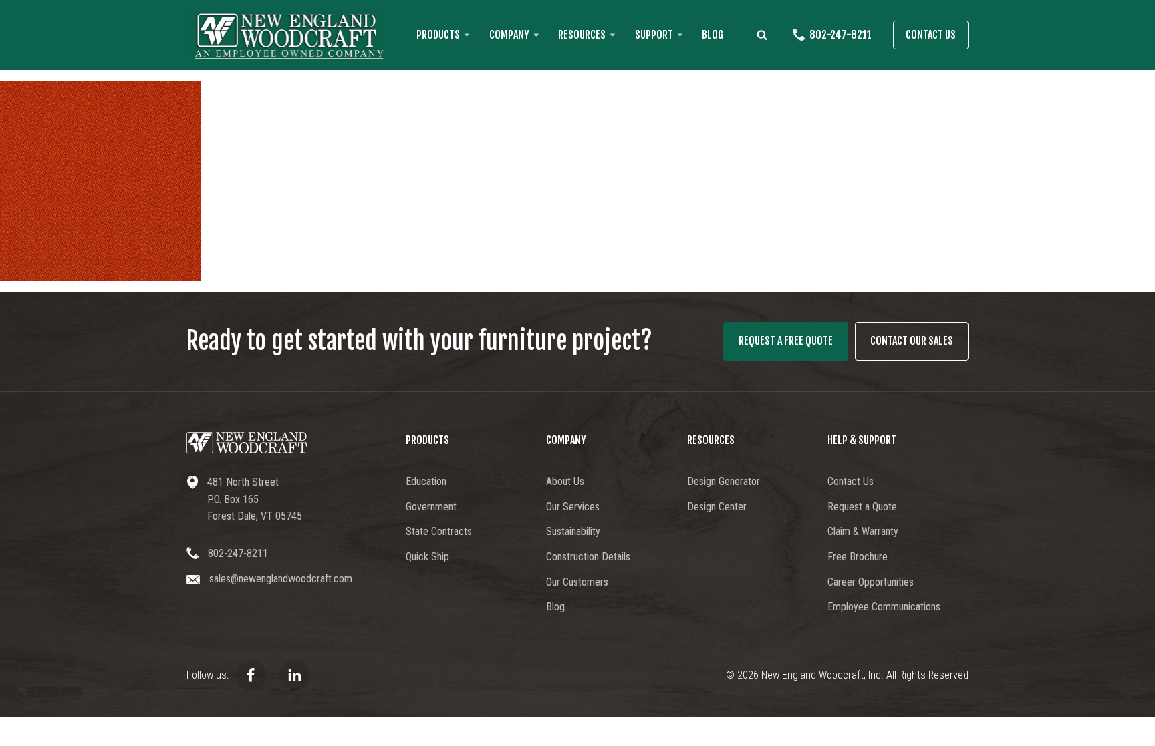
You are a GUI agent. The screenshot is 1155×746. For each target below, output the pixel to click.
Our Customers (577, 582)
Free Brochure (857, 556)
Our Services (573, 506)
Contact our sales (911, 340)
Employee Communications (883, 606)
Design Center (717, 506)
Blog (712, 34)
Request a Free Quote (786, 340)
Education (426, 481)
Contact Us (931, 34)
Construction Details (588, 556)
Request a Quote (862, 506)
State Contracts (439, 531)
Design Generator (723, 481)
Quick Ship (427, 556)
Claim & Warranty (862, 531)
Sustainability (573, 531)
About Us (565, 481)
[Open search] (762, 35)
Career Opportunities (870, 582)
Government (431, 506)
